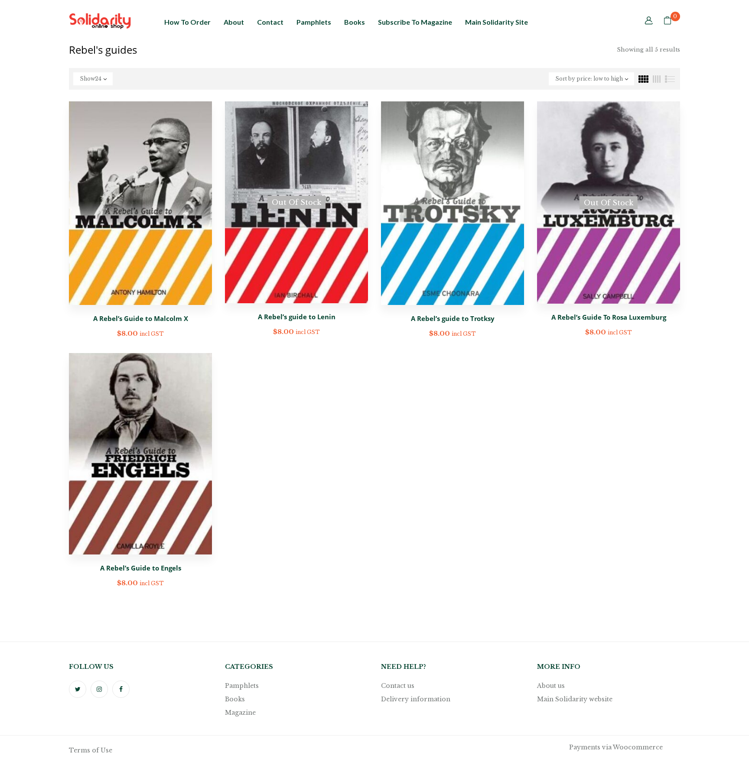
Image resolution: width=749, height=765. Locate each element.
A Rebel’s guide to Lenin (296, 316)
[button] (667, 21)
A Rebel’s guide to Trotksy (453, 318)
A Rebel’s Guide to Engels (140, 568)
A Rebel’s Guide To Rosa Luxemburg (608, 317)
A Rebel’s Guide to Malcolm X (140, 318)
